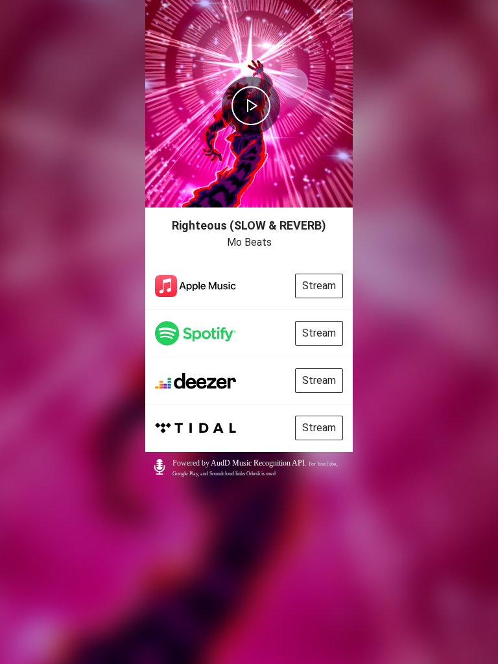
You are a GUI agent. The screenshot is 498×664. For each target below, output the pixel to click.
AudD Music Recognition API (258, 463)
